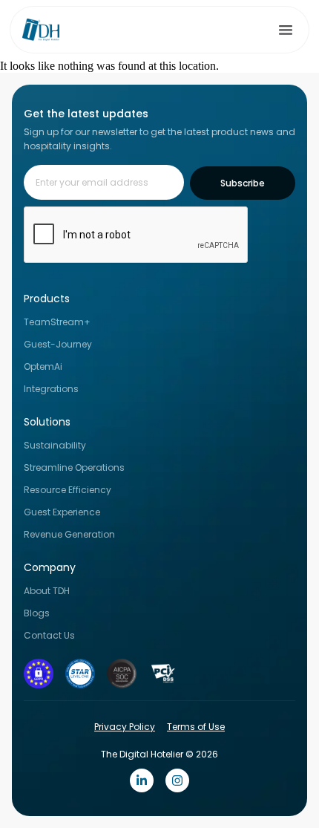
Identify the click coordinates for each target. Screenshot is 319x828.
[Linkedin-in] (142, 780)
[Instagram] (177, 780)
